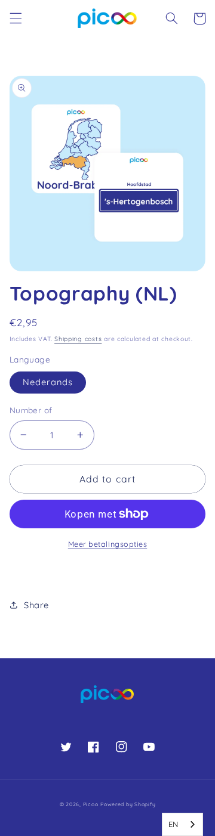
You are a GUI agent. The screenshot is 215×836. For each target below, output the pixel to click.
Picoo (91, 804)
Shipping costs (78, 339)
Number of (31, 410)
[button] (15, 18)
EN (173, 824)
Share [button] (36, 605)
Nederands (48, 382)
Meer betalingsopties (108, 544)
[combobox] (182, 824)
